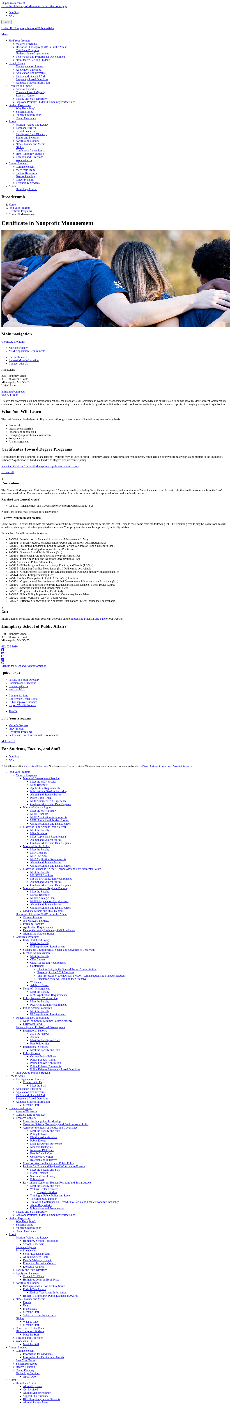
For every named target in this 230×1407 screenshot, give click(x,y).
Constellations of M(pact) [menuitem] (30, 92)
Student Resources (26, 1363)
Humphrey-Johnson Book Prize (41, 1279)
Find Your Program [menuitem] (19, 40)
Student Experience (20, 1218)
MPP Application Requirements (48, 859)
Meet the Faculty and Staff (45, 1040)
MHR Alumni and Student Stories (49, 820)
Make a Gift (8, 741)
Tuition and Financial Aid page (87, 618)
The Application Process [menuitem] (29, 66)
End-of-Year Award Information (48, 1292)
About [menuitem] (12, 121)
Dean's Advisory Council (37, 1260)
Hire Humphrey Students (30, 1331)
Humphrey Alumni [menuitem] (26, 189)
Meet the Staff (38, 1085)
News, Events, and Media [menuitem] (30, 144)
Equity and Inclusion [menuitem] (27, 137)
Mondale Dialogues (41, 1146)
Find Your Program (19, 207)
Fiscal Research (39, 1172)
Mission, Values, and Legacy (32, 1237)
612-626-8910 (9, 646)
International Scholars (35, 1046)
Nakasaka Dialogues (42, 1150)
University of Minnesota (36, 766)
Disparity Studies (47, 1192)
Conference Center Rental (23, 698)
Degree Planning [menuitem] (25, 176)
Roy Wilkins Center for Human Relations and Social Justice (57, 1182)
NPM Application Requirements (27, 350)
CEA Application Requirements (48, 962)
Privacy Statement (151, 766)
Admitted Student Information (33, 1101)
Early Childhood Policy (36, 940)
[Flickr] (115, 659)
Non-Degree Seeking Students (33, 1072)
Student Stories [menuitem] (24, 111)
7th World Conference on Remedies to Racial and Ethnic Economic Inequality (74, 1201)
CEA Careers (37, 959)
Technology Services (28, 1373)
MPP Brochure (38, 852)
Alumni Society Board (36, 1256)
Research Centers (26, 1117)
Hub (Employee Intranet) (23, 702)
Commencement (25, 1350)
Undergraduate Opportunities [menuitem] (32, 53)
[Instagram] (115, 662)
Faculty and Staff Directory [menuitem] (31, 98)
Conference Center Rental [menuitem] (30, 150)
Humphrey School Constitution (40, 1240)
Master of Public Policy (36, 846)
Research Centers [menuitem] (26, 95)
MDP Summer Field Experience (48, 800)
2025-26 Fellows (39, 1033)
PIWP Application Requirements (48, 1004)
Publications (37, 1179)
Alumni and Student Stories (45, 794)
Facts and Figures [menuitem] (26, 127)
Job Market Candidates (36, 920)
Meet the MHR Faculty (43, 810)
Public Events (38, 1140)
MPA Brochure (38, 833)
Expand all (7, 472)
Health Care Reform (41, 1153)
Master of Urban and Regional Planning (45, 888)
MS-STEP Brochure (41, 875)
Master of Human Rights (37, 807)
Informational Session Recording (48, 791)
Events (27, 1302)
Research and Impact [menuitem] (20, 85)
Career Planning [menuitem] (25, 179)
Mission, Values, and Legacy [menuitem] (32, 124)
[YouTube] (115, 656)
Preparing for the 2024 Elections (55, 972)
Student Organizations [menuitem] (28, 114)
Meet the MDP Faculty (43, 781)
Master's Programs (26, 775)
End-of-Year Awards (34, 1289)
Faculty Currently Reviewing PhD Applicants (49, 930)
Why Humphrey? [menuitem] (26, 108)
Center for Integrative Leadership (42, 1121)
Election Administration (36, 952)
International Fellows (35, 1030)
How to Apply (17, 1075)
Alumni (34, 1037)
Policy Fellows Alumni (43, 1059)
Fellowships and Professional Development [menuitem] (40, 56)
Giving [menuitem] (20, 147)
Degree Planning (25, 1366)
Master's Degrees (18, 725)
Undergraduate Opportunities (32, 1017)
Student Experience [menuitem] (20, 105)
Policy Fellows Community (45, 1066)
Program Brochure (33, 923)
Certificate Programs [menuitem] (27, 50)
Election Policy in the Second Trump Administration (66, 969)
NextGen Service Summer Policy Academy (47, 1020)
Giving (20, 1318)
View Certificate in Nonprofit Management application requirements (40, 466)
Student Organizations (28, 1227)
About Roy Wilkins (41, 1205)
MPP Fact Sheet (39, 855)
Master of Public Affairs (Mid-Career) (44, 826)
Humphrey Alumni (26, 1383)
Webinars (35, 982)
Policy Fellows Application (45, 1062)
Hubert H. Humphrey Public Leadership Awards (50, 1295)
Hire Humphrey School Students (41, 1399)
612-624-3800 (9, 394)
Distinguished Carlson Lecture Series (44, 1286)
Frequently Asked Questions (32, 1098)
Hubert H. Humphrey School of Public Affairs (27, 28)
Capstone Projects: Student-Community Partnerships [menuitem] (45, 101)
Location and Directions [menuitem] (29, 156)
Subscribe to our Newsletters (39, 1315)
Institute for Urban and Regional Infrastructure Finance (54, 1166)
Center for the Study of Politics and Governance (50, 1127)
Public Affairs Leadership (37, 1007)
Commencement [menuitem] (25, 166)
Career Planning (25, 1370)
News (26, 1305)
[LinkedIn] (115, 653)
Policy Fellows (31, 1053)
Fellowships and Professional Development (33, 735)
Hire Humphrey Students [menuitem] (30, 153)
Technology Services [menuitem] (28, 182)
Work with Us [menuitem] (24, 160)
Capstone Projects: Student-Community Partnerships (45, 1214)
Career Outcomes (18, 357)
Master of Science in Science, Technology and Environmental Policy (62, 868)
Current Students (32, 917)
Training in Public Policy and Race (50, 1195)
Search (6, 22)
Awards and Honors (27, 1282)
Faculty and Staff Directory (24, 679)
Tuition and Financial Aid (30, 1095)
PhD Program (16, 728)
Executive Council (33, 1266)
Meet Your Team (25, 1360)
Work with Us (17, 689)
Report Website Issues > (22, 705)
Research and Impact (20, 1108)
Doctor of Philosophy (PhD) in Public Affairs (41, 914)
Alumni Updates (32, 1386)
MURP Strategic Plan (42, 897)
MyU (12, 15)
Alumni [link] (13, 186)
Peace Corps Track (41, 797)
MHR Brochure (39, 813)
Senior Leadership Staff (36, 1253)
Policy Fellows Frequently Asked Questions (55, 1069)
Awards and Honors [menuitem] (27, 140)
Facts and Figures (26, 1247)
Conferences (37, 965)
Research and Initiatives (43, 1159)
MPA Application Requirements (48, 836)
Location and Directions (22, 682)
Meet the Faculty (18, 347)
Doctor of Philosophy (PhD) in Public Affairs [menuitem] (41, 47)
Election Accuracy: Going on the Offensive (61, 978)
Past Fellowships (39, 1043)
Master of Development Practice (41, 778)
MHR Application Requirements (48, 817)
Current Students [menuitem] (18, 163)
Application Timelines (28, 1088)
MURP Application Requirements (49, 901)
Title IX (13, 711)
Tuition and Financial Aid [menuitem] (30, 76)
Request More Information (24, 360)
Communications (18, 695)
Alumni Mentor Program (37, 1392)
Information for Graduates (37, 1353)
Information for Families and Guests (43, 1357)
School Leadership (33, 1243)
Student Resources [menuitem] (26, 173)
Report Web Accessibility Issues (176, 766)
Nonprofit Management (36, 988)
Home (12, 204)
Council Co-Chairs (33, 1276)
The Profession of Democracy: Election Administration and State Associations (81, 975)
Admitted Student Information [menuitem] (33, 82)
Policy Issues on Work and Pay (40, 998)
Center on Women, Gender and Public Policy (48, 1163)
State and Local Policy (43, 1176)
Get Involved (30, 1389)
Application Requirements (45, 788)
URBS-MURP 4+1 (34, 1024)
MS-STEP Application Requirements (51, 878)
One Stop (14, 12)
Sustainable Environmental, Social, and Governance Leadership (59, 949)
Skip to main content (13, 2)
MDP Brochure (39, 784)
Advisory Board (39, 985)
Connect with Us (18, 363)
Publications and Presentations (47, 1208)
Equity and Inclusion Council (39, 1263)
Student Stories (24, 1224)
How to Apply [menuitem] (17, 63)
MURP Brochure (40, 894)
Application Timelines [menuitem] (28, 69)
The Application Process (29, 1079)
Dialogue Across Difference (46, 1143)
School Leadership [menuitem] (26, 131)
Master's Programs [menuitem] (26, 43)
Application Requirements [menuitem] (30, 72)
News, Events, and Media (30, 1298)
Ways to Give (30, 1321)
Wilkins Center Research (44, 1189)
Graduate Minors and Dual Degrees (50, 804)
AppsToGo (29, 1376)
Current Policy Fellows (43, 1056)
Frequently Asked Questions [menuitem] (32, 79)
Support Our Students (35, 1395)
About (12, 1234)
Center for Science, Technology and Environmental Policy (56, 1124)
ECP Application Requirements (48, 946)
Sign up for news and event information (23, 665)
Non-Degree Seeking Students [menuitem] (33, 59)
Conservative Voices (41, 1156)
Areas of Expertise (26, 1111)
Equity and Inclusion (27, 1273)
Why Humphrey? (26, 1221)
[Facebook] (115, 649)
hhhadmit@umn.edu (13, 391)
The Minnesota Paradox (43, 1198)
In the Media (30, 1308)
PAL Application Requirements (48, 1014)
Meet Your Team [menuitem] (25, 169)
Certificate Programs (20, 211)
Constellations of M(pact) (30, 1114)
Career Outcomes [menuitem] (26, 118)
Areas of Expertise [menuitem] (26, 89)
